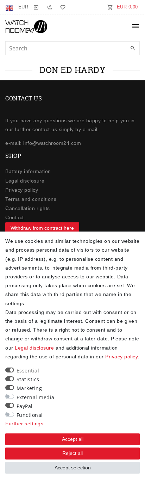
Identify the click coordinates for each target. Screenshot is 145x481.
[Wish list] (61, 7)
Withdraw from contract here (42, 228)
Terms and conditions (30, 199)
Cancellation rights (27, 208)
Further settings (24, 423)
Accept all (72, 439)
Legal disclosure (24, 181)
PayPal (25, 406)
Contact (14, 217)
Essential (28, 370)
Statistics (28, 379)
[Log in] (36, 7)
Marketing (29, 388)
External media (36, 397)
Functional (30, 415)
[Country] (10, 7)
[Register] (49, 7)
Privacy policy (21, 190)
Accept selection (73, 467)
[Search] (132, 49)
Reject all (72, 453)
